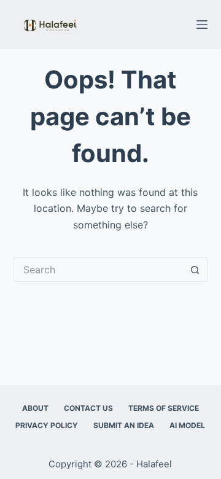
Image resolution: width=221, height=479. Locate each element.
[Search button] (195, 269)
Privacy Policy (46, 425)
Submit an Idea (123, 425)
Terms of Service (163, 408)
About (35, 408)
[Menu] (201, 24)
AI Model (187, 425)
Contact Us (88, 408)
